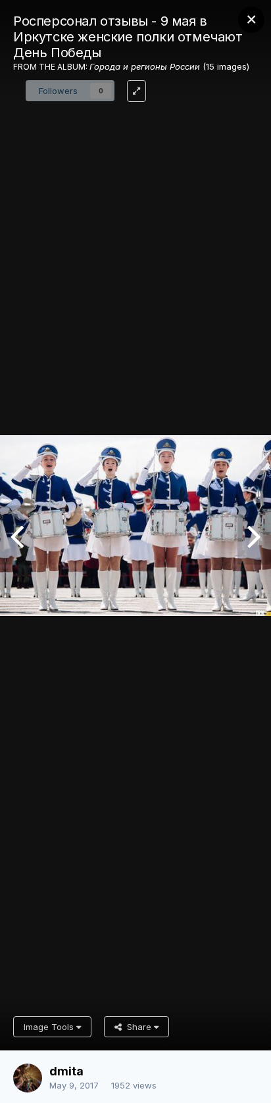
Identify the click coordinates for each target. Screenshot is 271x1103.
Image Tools (50, 1026)
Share (138, 1026)
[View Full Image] (136, 91)
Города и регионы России (144, 66)
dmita (66, 1071)
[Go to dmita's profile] (27, 1078)
